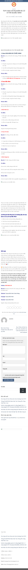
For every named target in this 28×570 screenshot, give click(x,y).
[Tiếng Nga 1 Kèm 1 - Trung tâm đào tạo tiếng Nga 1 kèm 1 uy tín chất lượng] (14, 4)
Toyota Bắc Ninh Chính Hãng (13, 293)
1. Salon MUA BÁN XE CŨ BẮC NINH (11, 53)
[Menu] (2, 4)
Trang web (5, 368)
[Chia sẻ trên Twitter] (13, 308)
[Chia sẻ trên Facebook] (10, 308)
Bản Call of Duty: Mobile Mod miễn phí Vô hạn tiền (7, 329)
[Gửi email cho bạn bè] (15, 308)
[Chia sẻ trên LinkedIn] (20, 308)
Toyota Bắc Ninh (10, 296)
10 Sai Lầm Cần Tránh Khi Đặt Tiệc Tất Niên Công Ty (13, 411)
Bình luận (5, 344)
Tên (4, 356)
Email (4, 362)
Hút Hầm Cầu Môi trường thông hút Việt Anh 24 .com (14, 409)
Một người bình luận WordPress (8, 417)
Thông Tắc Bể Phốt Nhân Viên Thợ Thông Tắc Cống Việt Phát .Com (13, 539)
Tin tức (14, 9)
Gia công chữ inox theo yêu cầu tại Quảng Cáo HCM (13, 398)
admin (20, 16)
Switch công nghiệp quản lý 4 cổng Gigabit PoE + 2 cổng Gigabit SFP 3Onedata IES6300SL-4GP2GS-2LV (13, 544)
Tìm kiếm (3, 386)
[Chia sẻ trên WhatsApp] (8, 308)
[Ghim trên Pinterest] (18, 308)
